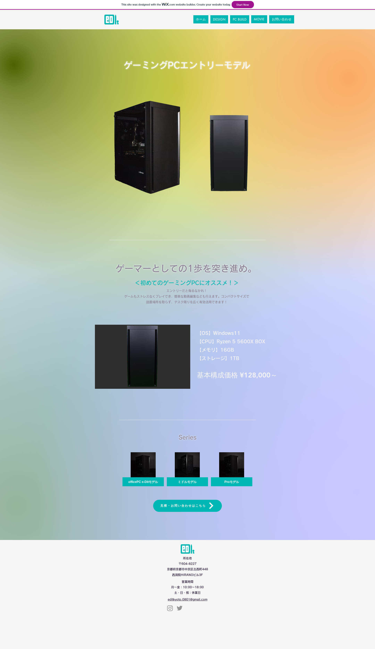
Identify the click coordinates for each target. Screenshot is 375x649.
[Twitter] (179, 608)
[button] (142, 357)
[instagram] (170, 608)
